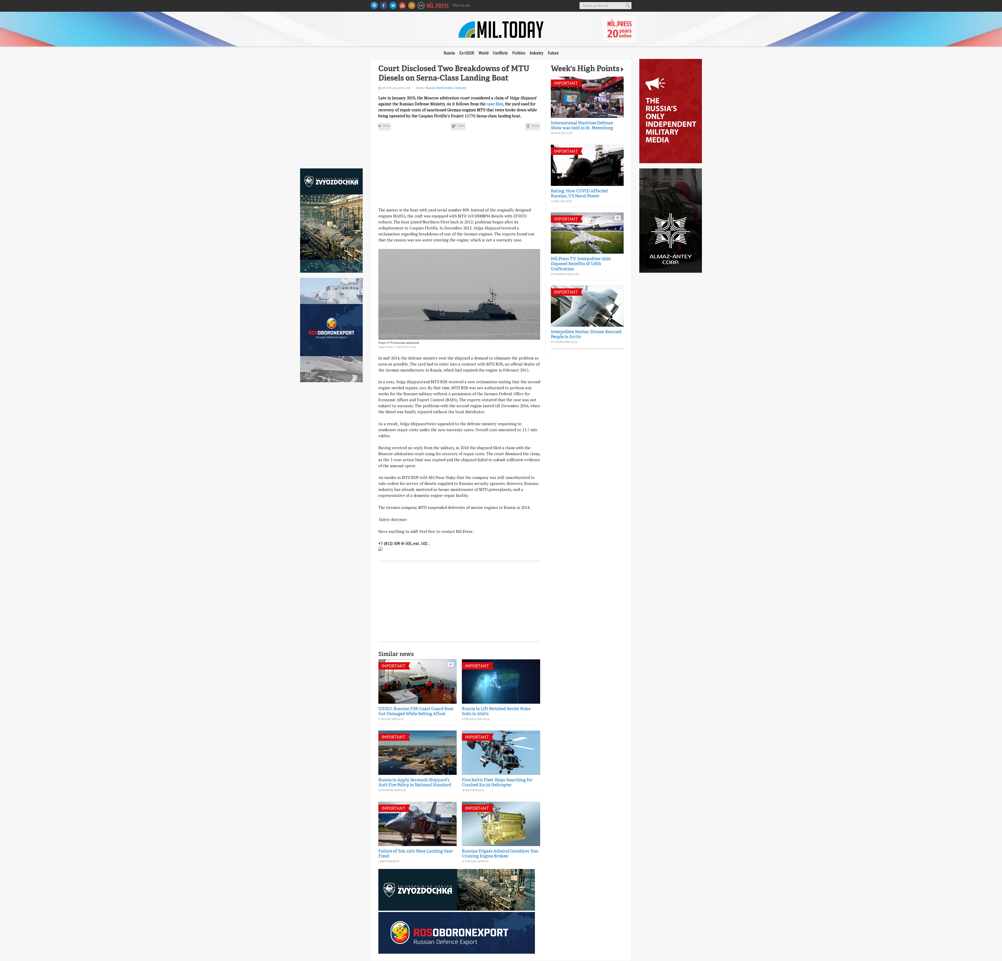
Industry (536, 53)
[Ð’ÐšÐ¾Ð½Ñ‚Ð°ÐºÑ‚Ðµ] (383, 126)
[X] (458, 126)
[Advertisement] (331, 111)
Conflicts (500, 53)
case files (495, 103)
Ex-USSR (466, 53)
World (483, 53)
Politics (518, 53)
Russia (449, 53)
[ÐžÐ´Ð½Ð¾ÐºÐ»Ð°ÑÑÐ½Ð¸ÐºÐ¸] (532, 126)
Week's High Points (585, 69)
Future (553, 53)
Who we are (461, 5)
